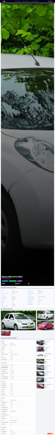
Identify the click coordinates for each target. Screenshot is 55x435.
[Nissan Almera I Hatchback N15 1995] (40, 379)
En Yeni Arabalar (27, 1)
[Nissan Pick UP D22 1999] (40, 355)
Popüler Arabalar (35, 1)
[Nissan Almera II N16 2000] (40, 373)
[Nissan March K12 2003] (40, 367)
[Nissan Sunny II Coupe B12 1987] (40, 386)
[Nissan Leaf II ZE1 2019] (40, 342)
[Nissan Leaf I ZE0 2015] (40, 349)
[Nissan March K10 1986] (40, 361)
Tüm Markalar (19, 1)
